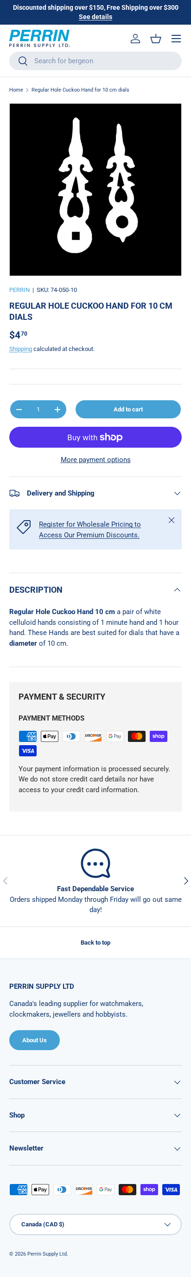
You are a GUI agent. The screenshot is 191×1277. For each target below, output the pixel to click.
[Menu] (176, 38)
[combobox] (95, 61)
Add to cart (128, 409)
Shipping (20, 348)
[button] (156, 38)
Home (16, 90)
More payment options (96, 460)
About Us (34, 1040)
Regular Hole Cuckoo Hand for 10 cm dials (80, 90)
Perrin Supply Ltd (47, 1254)
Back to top (95, 942)
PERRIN (19, 289)
